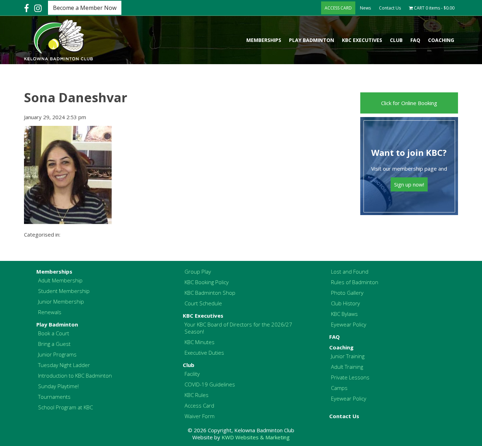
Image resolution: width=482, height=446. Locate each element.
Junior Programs (57, 354)
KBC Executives (362, 40)
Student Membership (64, 290)
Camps (339, 387)
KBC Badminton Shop (210, 292)
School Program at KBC (65, 407)
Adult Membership (60, 280)
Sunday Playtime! (58, 386)
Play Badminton (311, 40)
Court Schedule (203, 303)
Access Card (199, 405)
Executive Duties (204, 352)
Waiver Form (200, 416)
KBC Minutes (200, 342)
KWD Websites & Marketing (256, 437)
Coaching (441, 40)
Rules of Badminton (354, 282)
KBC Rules (197, 394)
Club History (345, 303)
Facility (192, 373)
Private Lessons (350, 377)
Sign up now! (409, 184)
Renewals (49, 312)
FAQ (415, 40)
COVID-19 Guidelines (210, 384)
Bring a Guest (54, 343)
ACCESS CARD (338, 8)
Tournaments (54, 396)
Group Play (198, 271)
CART (433, 8)
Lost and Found (349, 271)
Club (396, 40)
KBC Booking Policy (207, 282)
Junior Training (347, 356)
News (365, 8)
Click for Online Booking (409, 102)
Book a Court (53, 333)
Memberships (263, 40)
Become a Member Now (84, 8)
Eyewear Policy (348, 324)
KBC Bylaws (344, 313)
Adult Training (347, 366)
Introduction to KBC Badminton (75, 375)
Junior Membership (61, 301)
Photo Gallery (347, 292)
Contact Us (390, 8)
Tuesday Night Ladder (64, 364)
